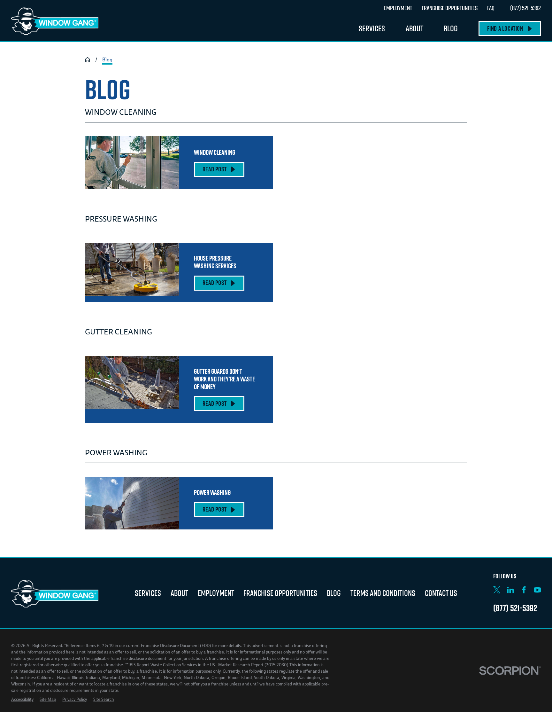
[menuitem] (22, 699)
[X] (496, 589)
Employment (216, 593)
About (179, 593)
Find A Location (505, 28)
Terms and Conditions (382, 593)
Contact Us (441, 593)
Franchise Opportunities (280, 593)
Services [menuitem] (372, 28)
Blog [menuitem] (451, 28)
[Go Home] (87, 59)
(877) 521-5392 (525, 8)
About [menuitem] (414, 28)
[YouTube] (537, 589)
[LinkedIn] (510, 589)
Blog (334, 593)
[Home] (55, 20)
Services (148, 593)
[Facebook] (523, 589)
